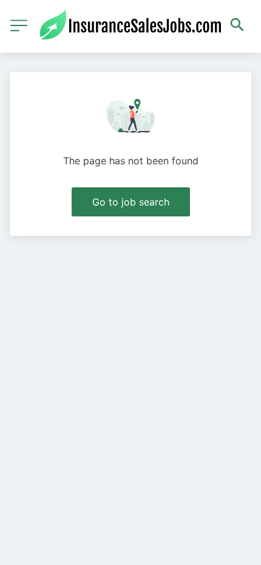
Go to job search (130, 202)
